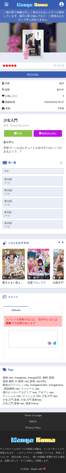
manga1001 (34, 377)
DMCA (33, 421)
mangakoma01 (38, 384)
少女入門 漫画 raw (13, 403)
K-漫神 (19, 381)
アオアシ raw (46, 392)
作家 (19, 133)
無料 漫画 (48, 377)
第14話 (8, 179)
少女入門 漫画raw (31, 399)
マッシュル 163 (31, 395)
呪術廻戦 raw (12, 388)
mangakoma (56, 384)
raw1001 (41, 381)
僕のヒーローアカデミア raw (20, 392)
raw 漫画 (30, 381)
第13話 (8, 190)
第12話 (8, 201)
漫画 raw (8, 377)
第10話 (8, 223)
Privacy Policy (33, 427)
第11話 (8, 212)
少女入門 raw (49, 395)
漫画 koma (32, 403)
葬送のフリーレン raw (16, 384)
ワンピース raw (30, 388)
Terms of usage (33, 415)
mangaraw (20, 377)
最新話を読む (49, 133)
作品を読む (33, 74)
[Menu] (6, 4)
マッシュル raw (12, 395)
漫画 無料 (8, 381)
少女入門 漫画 (11, 399)
